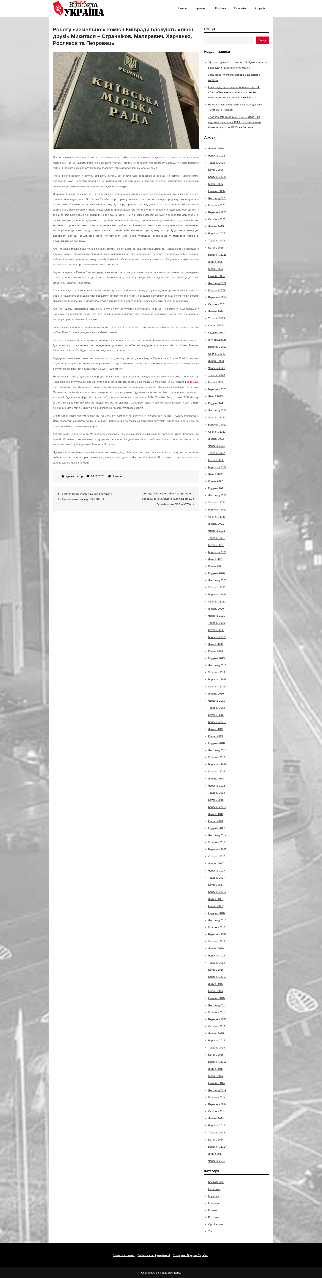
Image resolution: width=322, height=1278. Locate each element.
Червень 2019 (216, 700)
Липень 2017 (216, 863)
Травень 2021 (216, 537)
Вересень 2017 (217, 849)
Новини (182, 8)
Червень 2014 (216, 1125)
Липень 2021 (216, 523)
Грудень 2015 (216, 998)
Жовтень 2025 (216, 205)
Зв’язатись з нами (124, 1255)
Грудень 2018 (216, 743)
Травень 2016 (216, 962)
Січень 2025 (215, 268)
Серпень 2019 (216, 686)
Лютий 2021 (215, 559)
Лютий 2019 (215, 728)
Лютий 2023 (215, 396)
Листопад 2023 (217, 339)
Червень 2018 (216, 785)
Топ (210, 1231)
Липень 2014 (216, 1118)
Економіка (240, 8)
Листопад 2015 (217, 1005)
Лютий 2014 (215, 1153)
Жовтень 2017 (216, 842)
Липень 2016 (216, 948)
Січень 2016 (215, 990)
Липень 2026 (216, 148)
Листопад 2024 (217, 282)
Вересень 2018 (217, 764)
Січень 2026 (215, 183)
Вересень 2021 (217, 509)
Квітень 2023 (216, 382)
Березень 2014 (217, 1146)
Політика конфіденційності (154, 1255)
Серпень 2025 (216, 219)
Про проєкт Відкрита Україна (190, 1255)
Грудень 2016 (216, 913)
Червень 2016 (216, 955)
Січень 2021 (215, 566)
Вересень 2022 (217, 424)
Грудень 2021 (216, 488)
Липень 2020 (216, 608)
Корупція (260, 8)
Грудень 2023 (216, 332)
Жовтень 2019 (216, 672)
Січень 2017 (215, 905)
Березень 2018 (217, 806)
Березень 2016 (217, 976)
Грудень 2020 (216, 573)
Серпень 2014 (216, 1111)
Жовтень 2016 (216, 927)
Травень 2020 (216, 622)
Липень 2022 (216, 438)
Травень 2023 (216, 375)
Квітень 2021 (216, 544)
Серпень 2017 (216, 856)
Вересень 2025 (217, 212)
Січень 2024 (215, 325)
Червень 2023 (216, 367)
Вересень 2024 (217, 297)
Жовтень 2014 (216, 1097)
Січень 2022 (215, 481)
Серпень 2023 (216, 353)
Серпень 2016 (216, 941)
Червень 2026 (216, 155)
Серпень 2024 (216, 304)
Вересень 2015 (217, 1019)
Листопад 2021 (217, 495)
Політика (220, 8)
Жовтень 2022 (216, 417)
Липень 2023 (216, 360)
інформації (192, 381)
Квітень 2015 (216, 1054)
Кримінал (201, 8)
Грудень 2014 (216, 1082)
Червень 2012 (216, 1160)
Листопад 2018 (217, 750)
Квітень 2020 (216, 629)
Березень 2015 (217, 1061)
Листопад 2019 (217, 665)
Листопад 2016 (217, 920)
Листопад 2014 (217, 1090)
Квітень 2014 (216, 1139)
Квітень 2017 (216, 884)
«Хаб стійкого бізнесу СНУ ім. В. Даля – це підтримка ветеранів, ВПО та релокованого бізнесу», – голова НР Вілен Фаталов (234, 122)
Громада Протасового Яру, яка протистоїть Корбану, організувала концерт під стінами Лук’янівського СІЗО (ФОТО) (167, 499)
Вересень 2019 (217, 679)
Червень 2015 (216, 1040)
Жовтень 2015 (216, 1012)
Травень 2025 (216, 240)
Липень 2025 (216, 226)
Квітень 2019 (216, 714)
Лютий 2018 (215, 813)
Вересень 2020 (217, 594)
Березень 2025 (217, 254)
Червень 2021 (216, 530)
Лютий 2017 (215, 898)
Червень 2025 (216, 233)
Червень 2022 (216, 445)
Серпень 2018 (216, 771)
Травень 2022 (216, 452)
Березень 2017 (217, 891)
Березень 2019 (217, 721)
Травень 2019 (216, 707)
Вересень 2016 (217, 934)
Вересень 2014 (217, 1104)
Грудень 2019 (216, 658)
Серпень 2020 (216, 601)
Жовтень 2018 (216, 757)
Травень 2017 (216, 877)
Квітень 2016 (216, 969)
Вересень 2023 (217, 346)
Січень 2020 (215, 651)
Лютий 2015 (215, 1068)
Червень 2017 (216, 870)
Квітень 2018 (216, 799)
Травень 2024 (216, 318)
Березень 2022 (217, 467)
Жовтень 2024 (216, 290)
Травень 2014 (216, 1132)
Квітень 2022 (216, 459)
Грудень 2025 (216, 190)
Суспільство (215, 1224)
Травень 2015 (216, 1047)
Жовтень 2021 (216, 502)
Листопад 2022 (217, 410)
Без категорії (216, 1181)
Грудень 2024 (216, 275)
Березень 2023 (217, 389)
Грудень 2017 (216, 828)
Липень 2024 (216, 311)
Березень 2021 (217, 552)
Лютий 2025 (215, 261)
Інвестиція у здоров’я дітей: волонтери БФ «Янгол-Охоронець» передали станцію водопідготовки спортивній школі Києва (234, 92)
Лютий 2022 (215, 474)
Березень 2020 (217, 636)
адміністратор (74, 476)
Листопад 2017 (217, 835)
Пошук (209, 29)
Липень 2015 (216, 1033)
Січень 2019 (215, 736)
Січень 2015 (215, 1075)
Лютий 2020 (215, 644)
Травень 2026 (216, 162)
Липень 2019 (216, 693)
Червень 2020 (216, 615)
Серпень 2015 (216, 1026)
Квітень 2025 (216, 247)
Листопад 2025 (217, 198)
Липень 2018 (216, 778)
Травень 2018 (216, 792)
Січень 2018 (215, 821)
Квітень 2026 (216, 169)
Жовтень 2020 (216, 587)
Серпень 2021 (216, 516)
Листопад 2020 (217, 580)
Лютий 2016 (215, 983)
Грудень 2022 (216, 403)
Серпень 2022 (216, 431)
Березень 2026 (217, 176)
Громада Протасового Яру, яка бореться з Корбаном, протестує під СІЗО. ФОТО (85, 496)
